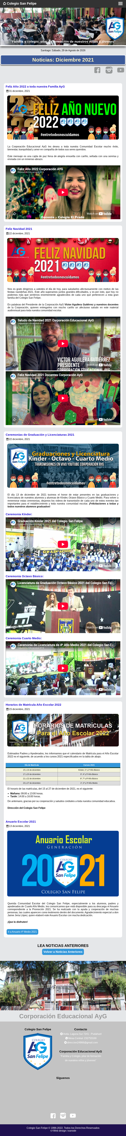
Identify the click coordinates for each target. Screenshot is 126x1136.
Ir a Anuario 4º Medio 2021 (22, 931)
